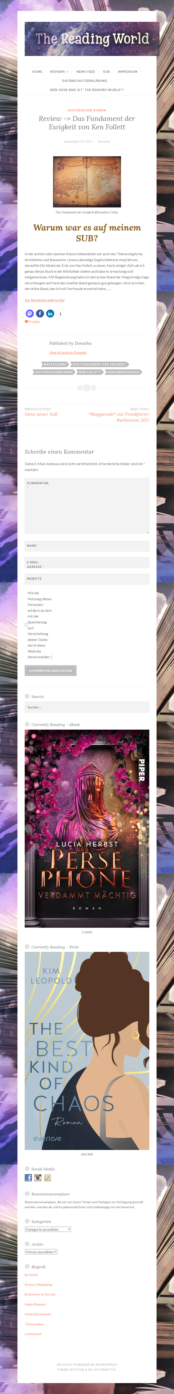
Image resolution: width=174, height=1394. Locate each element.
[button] (30, 314)
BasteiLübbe (55, 364)
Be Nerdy (31, 1275)
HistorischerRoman (54, 372)
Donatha (104, 141)
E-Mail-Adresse (35, 564)
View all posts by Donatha (68, 352)
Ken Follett (90, 372)
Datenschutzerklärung (84, 81)
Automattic (105, 1369)
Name (33, 545)
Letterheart (33, 1334)
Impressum (128, 71)
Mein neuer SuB (41, 412)
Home (37, 71)
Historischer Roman (87, 110)
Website (34, 578)
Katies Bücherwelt (38, 1314)
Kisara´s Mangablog (38, 1284)
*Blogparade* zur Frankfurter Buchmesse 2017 (119, 415)
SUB (106, 71)
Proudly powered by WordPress (87, 1364)
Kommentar (38, 485)
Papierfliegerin (35, 1304)
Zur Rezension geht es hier (45, 300)
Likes (34, 321)
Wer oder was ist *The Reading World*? (87, 90)
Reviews (57, 71)
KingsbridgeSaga (124, 372)
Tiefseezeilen (34, 1324)
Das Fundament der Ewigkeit (99, 364)
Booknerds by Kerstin (40, 1294)
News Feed (86, 71)
